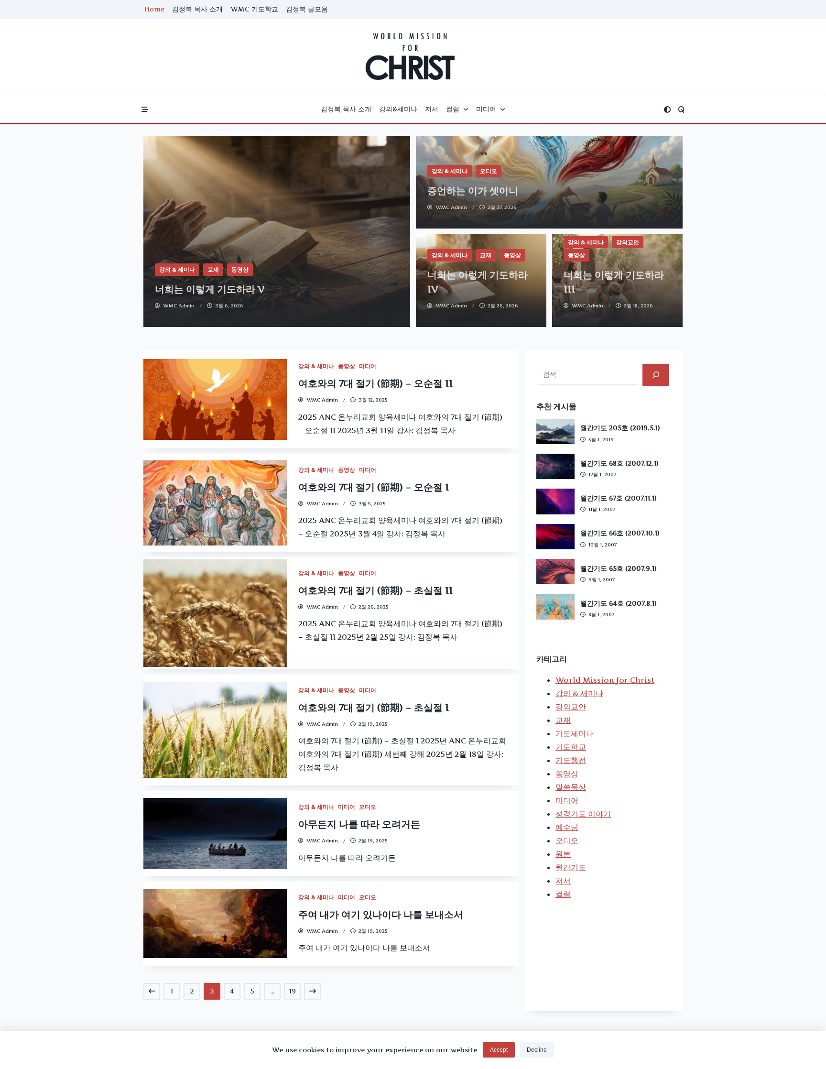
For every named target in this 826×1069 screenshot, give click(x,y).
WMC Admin (179, 306)
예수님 (566, 827)
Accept (499, 1050)
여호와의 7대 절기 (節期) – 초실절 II (375, 590)
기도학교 (570, 747)
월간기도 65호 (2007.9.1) (618, 568)
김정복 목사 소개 (197, 9)
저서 (431, 109)
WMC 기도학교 (254, 9)
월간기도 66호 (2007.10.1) (620, 533)
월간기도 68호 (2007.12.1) (619, 463)
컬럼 (452, 109)
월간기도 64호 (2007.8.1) (618, 603)
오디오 (488, 171)
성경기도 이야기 (583, 813)
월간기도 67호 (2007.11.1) (618, 498)
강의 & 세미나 (177, 269)
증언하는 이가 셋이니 (472, 190)
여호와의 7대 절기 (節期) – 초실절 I (373, 707)
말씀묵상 (570, 787)
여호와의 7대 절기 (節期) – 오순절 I (373, 487)
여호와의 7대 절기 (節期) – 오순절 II (375, 383)
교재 (213, 269)
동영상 (240, 269)
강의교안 (627, 242)
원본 (563, 854)
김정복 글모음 (307, 9)
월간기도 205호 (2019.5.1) (620, 428)
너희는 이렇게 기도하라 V (210, 289)
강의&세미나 (398, 109)
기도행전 (570, 760)
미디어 (486, 109)
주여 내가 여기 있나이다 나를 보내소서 (380, 914)
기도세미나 (574, 733)
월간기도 (570, 867)
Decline (537, 1050)
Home (154, 9)
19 (292, 991)
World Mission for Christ (604, 680)
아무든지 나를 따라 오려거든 (359, 824)
